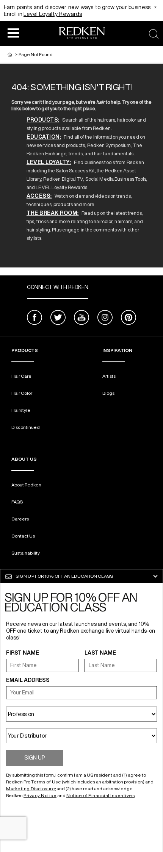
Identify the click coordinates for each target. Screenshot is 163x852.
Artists (109, 376)
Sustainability (25, 552)
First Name (22, 652)
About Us (24, 458)
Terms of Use (46, 781)
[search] (153, 34)
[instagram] (105, 318)
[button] (13, 32)
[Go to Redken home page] (82, 34)
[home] (10, 54)
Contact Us (23, 535)
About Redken (26, 484)
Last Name (100, 652)
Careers (20, 518)
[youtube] (81, 318)
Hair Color (21, 393)
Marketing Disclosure (30, 788)
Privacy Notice (40, 795)
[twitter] (58, 318)
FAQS (17, 501)
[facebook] (34, 318)
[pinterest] (128, 318)
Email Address (28, 680)
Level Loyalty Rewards (53, 14)
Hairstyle (20, 410)
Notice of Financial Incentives (100, 795)
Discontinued (25, 427)
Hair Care (21, 376)
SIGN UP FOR (64, 576)
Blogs (108, 393)
